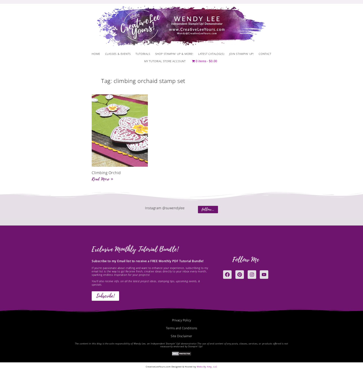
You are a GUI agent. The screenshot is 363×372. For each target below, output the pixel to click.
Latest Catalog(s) (211, 54)
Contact (265, 54)
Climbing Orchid (106, 172)
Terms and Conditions (181, 328)
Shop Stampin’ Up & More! (174, 54)
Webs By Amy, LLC (207, 366)
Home (96, 54)
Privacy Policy (181, 320)
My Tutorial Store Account (165, 61)
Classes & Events (118, 54)
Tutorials (143, 54)
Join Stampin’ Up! (241, 54)
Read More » (102, 179)
